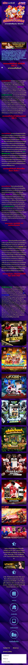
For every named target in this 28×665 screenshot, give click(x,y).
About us (16, 648)
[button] (14, 28)
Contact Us (6, 648)
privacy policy (7, 651)
